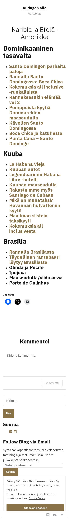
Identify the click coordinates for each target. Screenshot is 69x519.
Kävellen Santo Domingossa (26, 125)
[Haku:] (34, 401)
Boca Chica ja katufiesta (35, 133)
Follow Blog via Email (26, 442)
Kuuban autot (24, 169)
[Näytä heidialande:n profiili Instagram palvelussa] (15, 431)
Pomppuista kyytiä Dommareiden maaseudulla (29, 112)
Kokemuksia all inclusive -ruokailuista (36, 89)
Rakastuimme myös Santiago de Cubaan (31, 192)
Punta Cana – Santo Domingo (31, 141)
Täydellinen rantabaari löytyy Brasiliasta (34, 259)
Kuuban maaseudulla (33, 185)
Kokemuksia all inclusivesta (26, 228)
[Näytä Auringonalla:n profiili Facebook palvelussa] (10, 431)
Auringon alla (35, 7)
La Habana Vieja (27, 164)
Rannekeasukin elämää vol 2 (35, 99)
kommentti (52, 382)
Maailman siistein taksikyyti (28, 218)
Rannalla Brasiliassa (31, 252)
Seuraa (10, 471)
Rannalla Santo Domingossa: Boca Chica (36, 79)
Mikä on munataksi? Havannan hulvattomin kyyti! (34, 205)
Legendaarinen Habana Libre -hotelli (35, 177)
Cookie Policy (37, 498)
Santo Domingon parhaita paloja (37, 68)
